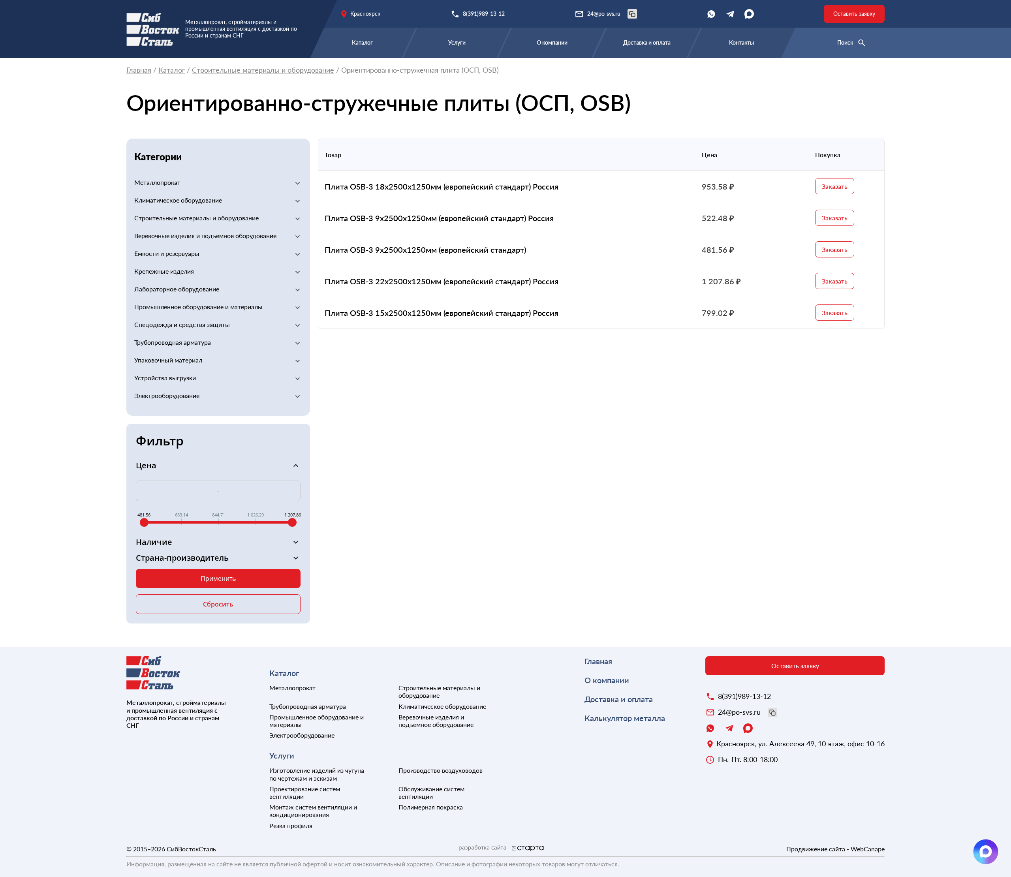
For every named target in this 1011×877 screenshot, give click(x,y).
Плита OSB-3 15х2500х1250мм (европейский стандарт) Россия (441, 312)
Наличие (154, 542)
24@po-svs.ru (603, 13)
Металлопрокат (157, 182)
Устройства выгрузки (165, 377)
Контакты (741, 42)
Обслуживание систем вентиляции (431, 792)
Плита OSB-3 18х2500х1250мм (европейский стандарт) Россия (441, 186)
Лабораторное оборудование (176, 289)
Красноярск (365, 13)
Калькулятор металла (624, 718)
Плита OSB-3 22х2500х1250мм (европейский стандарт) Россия (441, 281)
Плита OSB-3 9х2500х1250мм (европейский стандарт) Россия (439, 218)
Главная (138, 70)
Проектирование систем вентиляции (304, 792)
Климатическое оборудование (178, 200)
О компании (552, 42)
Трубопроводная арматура (172, 342)
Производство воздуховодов (440, 770)
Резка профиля (290, 825)
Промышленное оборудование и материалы (198, 306)
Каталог (362, 42)
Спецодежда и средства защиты (182, 324)
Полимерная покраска (430, 807)
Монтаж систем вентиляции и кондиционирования (313, 810)
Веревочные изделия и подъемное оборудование (205, 235)
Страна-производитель (182, 558)
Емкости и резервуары (166, 253)
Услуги (457, 42)
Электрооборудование (166, 395)
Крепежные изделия (164, 271)
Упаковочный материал (168, 360)
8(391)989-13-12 (484, 13)
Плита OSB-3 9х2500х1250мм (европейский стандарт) (425, 249)
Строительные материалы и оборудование (263, 70)
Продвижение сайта (815, 849)
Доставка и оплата (647, 42)
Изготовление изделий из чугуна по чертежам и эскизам (316, 773)
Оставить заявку (854, 13)
